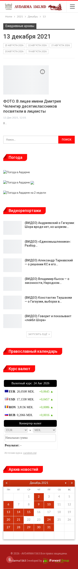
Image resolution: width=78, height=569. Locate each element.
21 (18, 519)
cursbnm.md (29, 453)
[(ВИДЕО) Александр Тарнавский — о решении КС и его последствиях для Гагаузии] (12, 265)
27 (8, 527)
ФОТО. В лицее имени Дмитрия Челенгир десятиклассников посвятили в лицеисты (32, 106)
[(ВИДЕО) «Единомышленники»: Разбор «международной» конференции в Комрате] (12, 247)
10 (49, 504)
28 (18, 527)
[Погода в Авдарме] (16, 172)
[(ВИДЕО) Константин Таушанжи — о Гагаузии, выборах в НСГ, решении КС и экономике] (12, 303)
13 (8, 512)
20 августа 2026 (14, 51)
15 (29, 512)
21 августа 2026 (60, 45)
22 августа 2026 (37, 45)
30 (39, 527)
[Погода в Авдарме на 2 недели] (24, 193)
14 (18, 512)
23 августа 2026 (14, 45)
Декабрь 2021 (39, 483)
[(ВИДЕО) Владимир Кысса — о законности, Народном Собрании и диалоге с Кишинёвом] (12, 284)
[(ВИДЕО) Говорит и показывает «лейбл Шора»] (12, 321)
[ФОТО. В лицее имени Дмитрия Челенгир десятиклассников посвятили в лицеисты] (26, 80)
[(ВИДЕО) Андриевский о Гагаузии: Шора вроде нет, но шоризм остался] (12, 228)
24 (49, 519)
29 (29, 527)
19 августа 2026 (37, 51)
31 (49, 527)
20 (8, 519)
